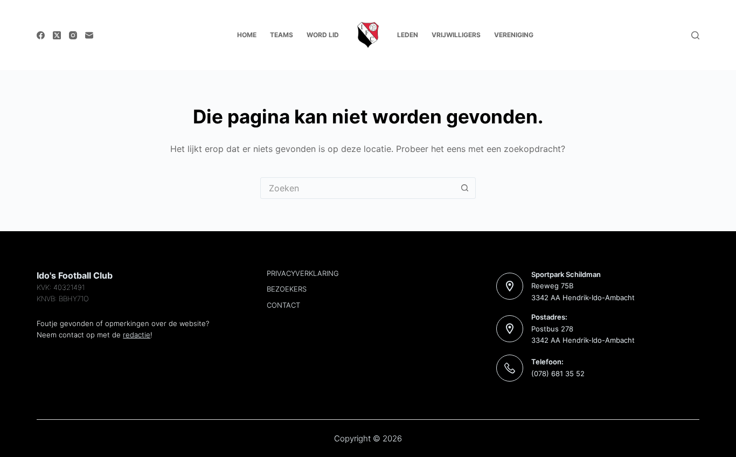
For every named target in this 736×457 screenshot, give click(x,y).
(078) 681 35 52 (558, 373)
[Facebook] (41, 35)
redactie (136, 334)
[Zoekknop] (465, 188)
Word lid (323, 35)
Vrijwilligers (456, 35)
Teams (281, 35)
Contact (283, 305)
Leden (407, 35)
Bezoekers (287, 289)
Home (246, 35)
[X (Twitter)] (57, 35)
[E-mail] (89, 35)
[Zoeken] (695, 35)
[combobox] (358, 188)
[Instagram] (73, 35)
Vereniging (513, 35)
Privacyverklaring (303, 273)
